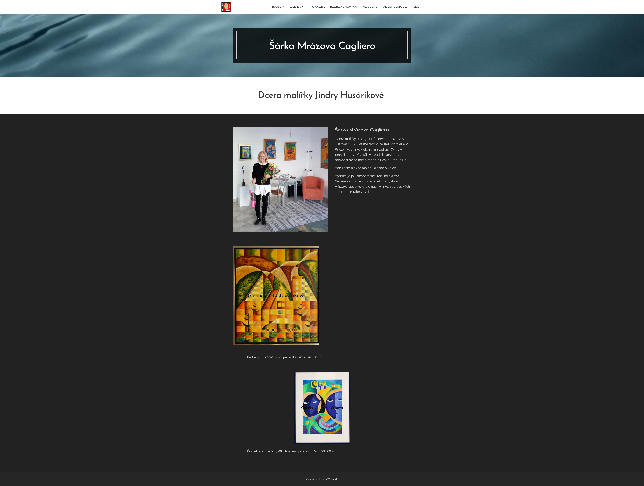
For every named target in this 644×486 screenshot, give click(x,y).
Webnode (332, 479)
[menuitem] (278, 7)
